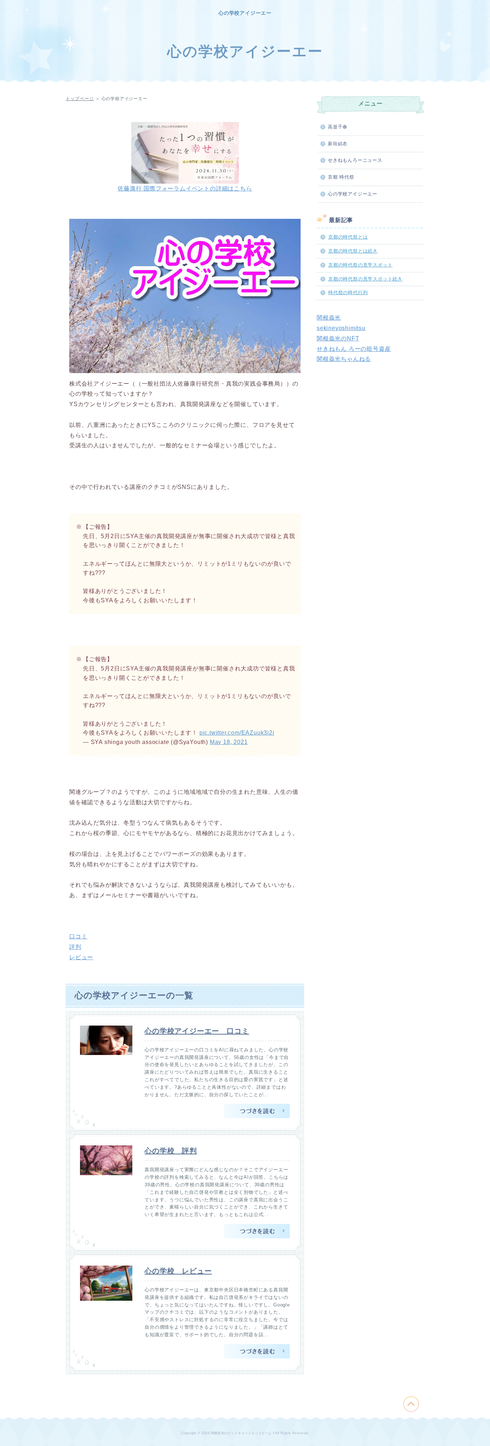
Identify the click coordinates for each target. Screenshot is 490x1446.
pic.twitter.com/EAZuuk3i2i (236, 733)
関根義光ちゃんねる (344, 359)
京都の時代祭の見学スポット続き (365, 279)
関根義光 (329, 318)
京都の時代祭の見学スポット (360, 265)
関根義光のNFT (338, 338)
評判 (75, 947)
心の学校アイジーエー (245, 13)
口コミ (78, 936)
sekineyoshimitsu (341, 328)
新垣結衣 (338, 143)
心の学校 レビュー (178, 1271)
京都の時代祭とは (348, 237)
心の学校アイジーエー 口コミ (197, 1031)
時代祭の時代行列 (348, 292)
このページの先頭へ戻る (411, 1404)
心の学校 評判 (171, 1151)
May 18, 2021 (229, 742)
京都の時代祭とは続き (353, 251)
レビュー (81, 957)
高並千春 (338, 126)
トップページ (80, 98)
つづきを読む (257, 1111)
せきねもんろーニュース (355, 160)
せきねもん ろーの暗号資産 (354, 349)
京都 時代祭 (341, 177)
